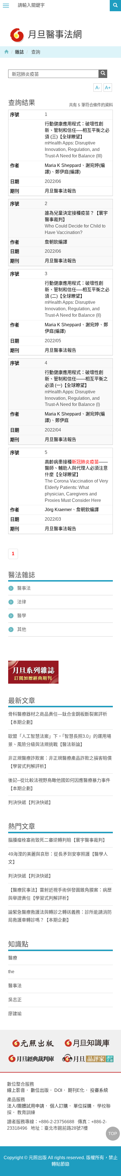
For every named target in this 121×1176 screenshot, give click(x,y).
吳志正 (15, 999)
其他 (21, 629)
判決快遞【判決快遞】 (30, 802)
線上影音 (16, 1090)
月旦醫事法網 (54, 34)
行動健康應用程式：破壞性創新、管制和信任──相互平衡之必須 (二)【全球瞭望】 (77, 289)
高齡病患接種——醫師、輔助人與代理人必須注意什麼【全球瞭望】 (76, 468)
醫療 (12, 958)
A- (97, 87)
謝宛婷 (92, 324)
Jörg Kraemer (58, 509)
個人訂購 (59, 1106)
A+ (108, 87)
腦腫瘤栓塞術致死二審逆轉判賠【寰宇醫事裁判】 (57, 840)
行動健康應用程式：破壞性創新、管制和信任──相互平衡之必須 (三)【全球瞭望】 (77, 130)
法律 (21, 602)
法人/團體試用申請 (25, 1106)
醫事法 (24, 588)
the (11, 971)
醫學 (21, 615)
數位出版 (40, 1090)
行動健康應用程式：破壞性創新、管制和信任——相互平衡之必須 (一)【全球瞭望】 (76, 379)
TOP (112, 1133)
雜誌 (19, 52)
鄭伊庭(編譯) (67, 171)
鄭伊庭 (62, 420)
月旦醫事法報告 (60, 191)
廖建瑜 (15, 1013)
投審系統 (99, 1090)
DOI (58, 1090)
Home (6, 51)
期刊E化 (76, 1090)
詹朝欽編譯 (56, 242)
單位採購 (82, 1106)
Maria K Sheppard (63, 165)
